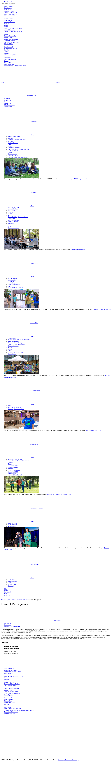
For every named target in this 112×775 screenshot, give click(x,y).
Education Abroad (13, 155)
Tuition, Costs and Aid (10, 12)
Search (2, 3)
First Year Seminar (13, 143)
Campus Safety (8, 678)
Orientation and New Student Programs (18, 339)
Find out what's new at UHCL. (94, 430)
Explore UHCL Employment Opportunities (59, 494)
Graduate (10, 215)
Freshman (10, 212)
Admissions (33, 192)
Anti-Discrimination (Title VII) (12, 708)
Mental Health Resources (11, 712)
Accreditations (12, 473)
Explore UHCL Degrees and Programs (80, 179)
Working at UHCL (13, 472)
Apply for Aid (11, 280)
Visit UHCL (7, 9)
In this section (57, 620)
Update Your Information (11, 39)
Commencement (12, 154)
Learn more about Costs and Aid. (102, 309)
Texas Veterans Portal (10, 685)
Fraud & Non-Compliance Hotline (13, 676)
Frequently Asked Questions (15, 287)
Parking (6, 61)
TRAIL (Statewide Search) (11, 688)
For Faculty (7, 625)
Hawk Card (7, 100)
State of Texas (8, 690)
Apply (6, 590)
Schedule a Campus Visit (78, 249)
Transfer (10, 213)
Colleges (10, 138)
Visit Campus (11, 210)
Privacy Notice (8, 701)
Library (6, 26)
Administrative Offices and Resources (18, 461)
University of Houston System (12, 671)
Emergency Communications (16, 409)
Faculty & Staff (8, 47)
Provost (10, 146)
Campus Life (34, 323)
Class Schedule (8, 20)
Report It (6, 704)
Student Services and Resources (13, 31)
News (9, 405)
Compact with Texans (10, 698)
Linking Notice (8, 699)
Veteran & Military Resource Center (18, 157)
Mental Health (8, 106)
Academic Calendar (9, 22)
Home (2, 599)
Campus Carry (8, 707)
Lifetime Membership (10, 36)
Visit (5, 593)
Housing (10, 347)
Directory (10, 468)
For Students (7, 623)
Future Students (8, 6)
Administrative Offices (10, 48)
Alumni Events (8, 37)
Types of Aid (11, 281)
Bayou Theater (12, 354)
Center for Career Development (16, 344)
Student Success (12, 524)
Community (7, 57)
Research (10, 462)
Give (5, 589)
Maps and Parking (13, 467)
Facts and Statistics (13, 465)
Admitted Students (9, 11)
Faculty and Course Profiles (12, 684)
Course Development (10, 54)
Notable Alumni (12, 526)
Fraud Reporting (8, 695)
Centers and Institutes (14, 147)
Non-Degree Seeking (13, 220)
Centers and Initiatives (22, 599)
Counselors (11, 223)
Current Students (8, 18)
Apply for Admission (13, 207)
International (11, 218)
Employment (7, 62)
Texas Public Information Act (12, 693)
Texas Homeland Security (11, 691)
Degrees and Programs (10, 14)
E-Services (7, 98)
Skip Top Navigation (6, 1)
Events (6, 25)
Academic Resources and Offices (17, 139)
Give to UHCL (8, 44)
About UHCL (34, 444)
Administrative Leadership (15, 459)
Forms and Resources (14, 284)
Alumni (6, 34)
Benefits (6, 50)
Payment (10, 286)
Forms (9, 226)
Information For (34, 564)
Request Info (7, 592)
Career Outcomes (12, 523)
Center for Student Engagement (16, 343)
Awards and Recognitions (11, 42)
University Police (9, 673)
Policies (6, 53)
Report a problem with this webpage (68, 760)
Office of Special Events (14, 407)
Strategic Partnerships (14, 470)
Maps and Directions (10, 59)
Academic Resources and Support (13, 28)
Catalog (10, 152)
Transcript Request (9, 30)
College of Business (9, 599)
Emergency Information (10, 670)
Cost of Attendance (13, 278)
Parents (10, 225)
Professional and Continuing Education (15, 65)
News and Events (9, 64)
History (10, 464)
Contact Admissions (9, 16)
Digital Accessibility (9, 713)
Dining (10, 349)
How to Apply (8, 8)
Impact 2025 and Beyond (15, 475)
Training (6, 51)
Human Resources (9, 682)
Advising (6, 23)
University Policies (9, 702)
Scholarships (11, 283)
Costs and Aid (34, 263)
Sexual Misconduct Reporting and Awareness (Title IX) (19, 710)
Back (32, 135)
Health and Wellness (13, 341)
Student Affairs (12, 338)
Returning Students (13, 221)
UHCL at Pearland (9, 105)
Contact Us (7, 595)
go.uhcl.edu (7, 103)
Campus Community (13, 346)
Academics (33, 121)
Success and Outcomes (36, 508)
